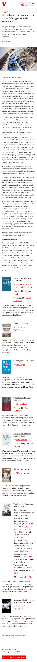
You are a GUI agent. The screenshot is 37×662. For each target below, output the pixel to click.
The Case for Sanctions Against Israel (23, 505)
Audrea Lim (27, 577)
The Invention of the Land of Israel (22, 434)
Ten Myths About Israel (23, 361)
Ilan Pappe (20, 364)
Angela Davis (25, 529)
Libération (17, 77)
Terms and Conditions (9, 649)
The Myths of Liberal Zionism (22, 399)
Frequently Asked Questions (11, 652)
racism (24, 635)
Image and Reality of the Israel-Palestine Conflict (24, 601)
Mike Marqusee (22, 473)
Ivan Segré (27, 287)
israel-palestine (16, 635)
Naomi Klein (18, 546)
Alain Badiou (21, 284)
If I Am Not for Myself (22, 469)
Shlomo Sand (21, 439)
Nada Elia (17, 532)
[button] (22, 4)
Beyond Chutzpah (21, 323)
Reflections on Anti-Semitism (22, 279)
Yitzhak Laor (21, 404)
